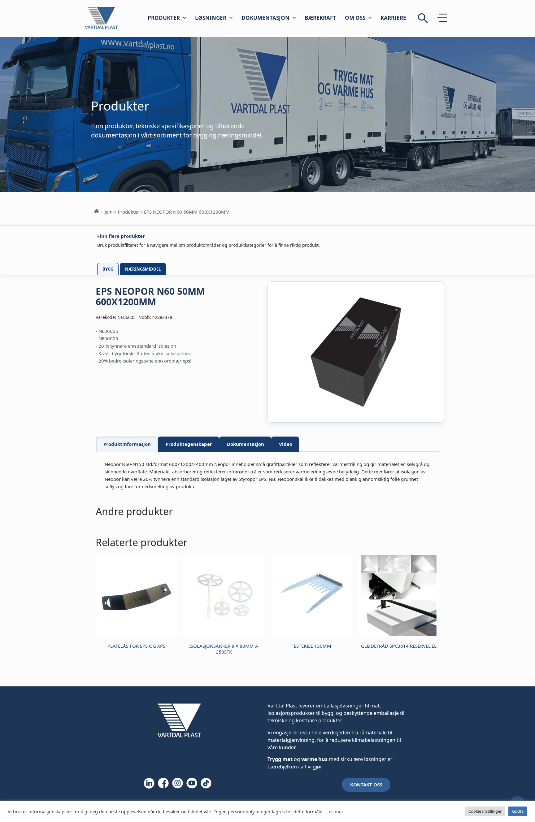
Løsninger (210, 17)
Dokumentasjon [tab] (245, 444)
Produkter (164, 17)
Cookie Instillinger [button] (485, 811)
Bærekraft (320, 17)
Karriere (393, 17)
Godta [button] (518, 811)
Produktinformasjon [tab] (127, 444)
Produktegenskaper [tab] (189, 444)
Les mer (334, 811)
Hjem (107, 212)
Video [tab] (285, 444)
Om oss (355, 17)
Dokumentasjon (265, 17)
